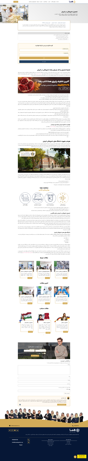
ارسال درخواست (35, 355)
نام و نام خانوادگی (65, 48)
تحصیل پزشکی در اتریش (71, 15)
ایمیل (69, 380)
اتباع (41, 353)
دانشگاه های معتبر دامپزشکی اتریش (63, 39)
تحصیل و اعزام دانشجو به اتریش (28, 252)
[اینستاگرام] (12, 430)
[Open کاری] (48, 1)
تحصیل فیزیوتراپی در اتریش (61, 271)
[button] (18, 269)
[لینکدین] (17, 430)
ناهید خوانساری (63, 398)
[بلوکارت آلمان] (25, 198)
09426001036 (15, 439)
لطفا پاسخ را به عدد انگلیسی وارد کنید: (64, 387)
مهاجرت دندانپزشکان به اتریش (26, 271)
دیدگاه (69, 364)
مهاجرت (65, 14)
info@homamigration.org (17, 442)
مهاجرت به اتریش (61, 14)
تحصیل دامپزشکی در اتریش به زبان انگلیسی (62, 38)
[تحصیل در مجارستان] (37, 198)
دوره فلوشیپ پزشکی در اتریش (26, 296)
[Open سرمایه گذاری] (43, 1)
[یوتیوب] (15, 430)
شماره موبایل (66, 53)
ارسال (44, 57)
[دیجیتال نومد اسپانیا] (50, 198)
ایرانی (37, 353)
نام (69, 376)
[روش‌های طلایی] (62, 198)
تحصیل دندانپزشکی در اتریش (44, 271)
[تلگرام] (9, 430)
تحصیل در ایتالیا (64, 322)
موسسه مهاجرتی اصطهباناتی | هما (72, 14)
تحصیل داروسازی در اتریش (62, 296)
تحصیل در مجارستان (46, 322)
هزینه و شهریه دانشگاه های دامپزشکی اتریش (62, 37)
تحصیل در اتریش (39, 73)
